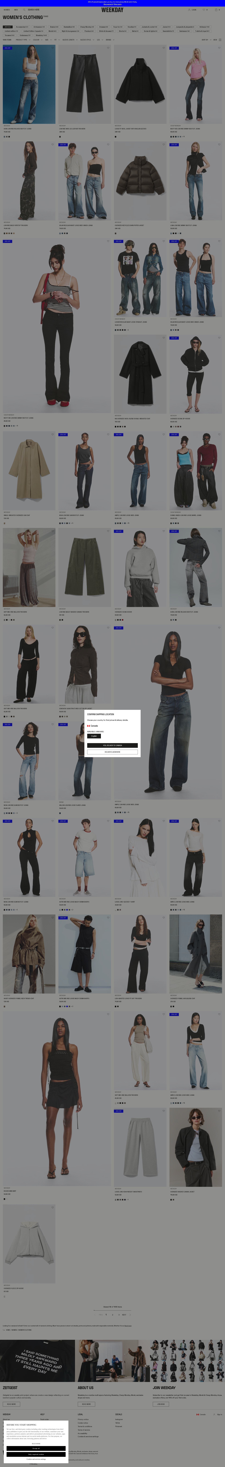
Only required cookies (36, 1454)
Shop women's (108, 4)
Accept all (36, 1448)
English (94, 736)
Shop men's (117, 4)
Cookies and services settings (36, 1459)
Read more (36, 1444)
